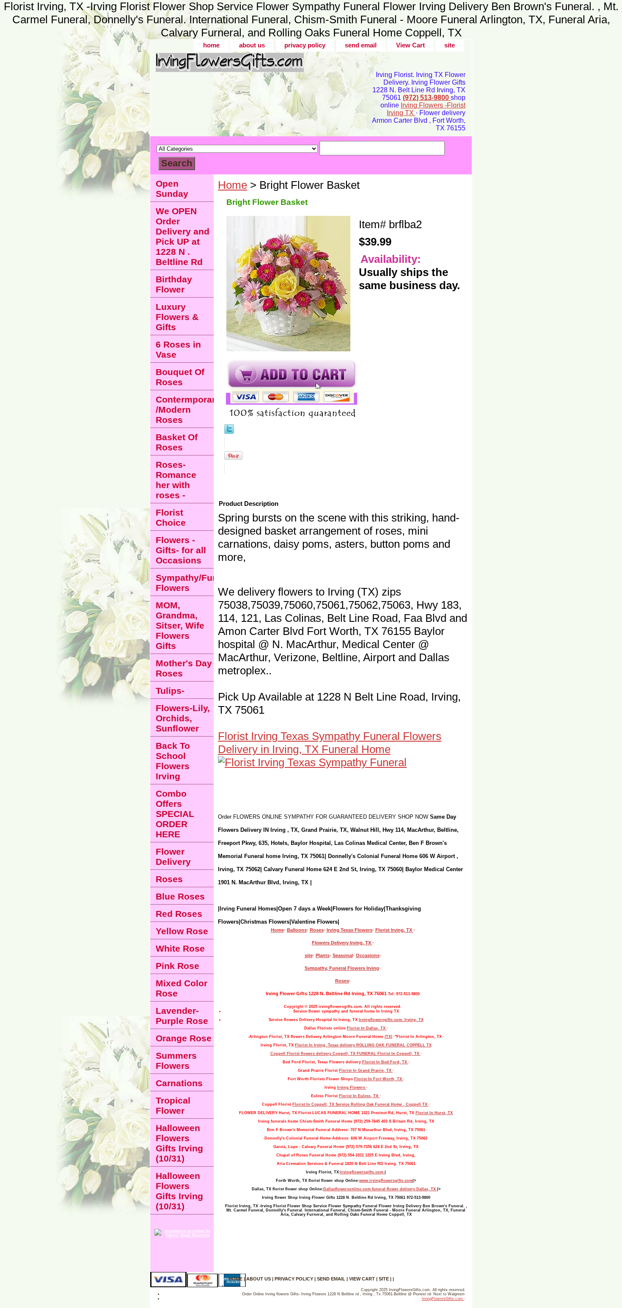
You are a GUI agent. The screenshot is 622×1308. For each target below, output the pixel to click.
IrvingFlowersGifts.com (443, 1299)
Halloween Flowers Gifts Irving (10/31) (179, 1143)
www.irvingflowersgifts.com (386, 1180)
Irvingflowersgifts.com (362, 1172)
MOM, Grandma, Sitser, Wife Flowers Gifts (180, 625)
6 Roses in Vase (178, 349)
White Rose (180, 948)
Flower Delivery (173, 856)
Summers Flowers (176, 1061)
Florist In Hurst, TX (434, 1113)
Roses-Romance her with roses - (176, 480)
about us (252, 45)
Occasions (368, 955)
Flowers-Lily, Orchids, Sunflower (183, 718)
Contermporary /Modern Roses (185, 410)
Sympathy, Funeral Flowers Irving (342, 968)
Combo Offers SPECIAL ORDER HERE (175, 814)
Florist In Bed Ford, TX (385, 1062)
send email (361, 45)
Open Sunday (172, 189)
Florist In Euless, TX (359, 1096)
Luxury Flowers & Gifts (177, 317)
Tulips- (170, 690)
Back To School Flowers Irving (173, 761)
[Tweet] (229, 430)
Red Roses (179, 914)
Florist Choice (171, 517)
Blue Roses (180, 896)
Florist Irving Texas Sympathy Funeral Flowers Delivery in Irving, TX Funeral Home (329, 743)
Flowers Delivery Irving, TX (342, 942)
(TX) (388, 1037)
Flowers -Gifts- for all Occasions (181, 550)
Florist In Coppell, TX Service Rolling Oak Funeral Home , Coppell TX (360, 1104)
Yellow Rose (182, 931)
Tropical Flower (173, 1105)
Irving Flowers (351, 1087)
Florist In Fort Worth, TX (378, 1079)
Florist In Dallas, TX (367, 1028)
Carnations (179, 1083)
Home (232, 185)
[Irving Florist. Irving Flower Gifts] (256, 65)
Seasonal (343, 955)
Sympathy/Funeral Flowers (185, 583)
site (449, 45)
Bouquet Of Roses (180, 377)
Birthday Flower (174, 284)
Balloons (297, 930)
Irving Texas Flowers (349, 930)
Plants (323, 955)
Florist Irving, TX (394, 930)
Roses (317, 930)
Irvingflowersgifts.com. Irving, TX (391, 1020)
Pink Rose (177, 966)
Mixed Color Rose (181, 988)
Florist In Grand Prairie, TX (366, 1070)
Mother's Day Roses (184, 668)
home (211, 45)
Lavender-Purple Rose (182, 1016)
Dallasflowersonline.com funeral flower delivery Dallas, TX (380, 1189)
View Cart (410, 45)
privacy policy (304, 45)
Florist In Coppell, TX (399, 1053)
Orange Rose (184, 1038)
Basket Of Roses (177, 442)
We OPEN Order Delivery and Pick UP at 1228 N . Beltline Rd (182, 236)
